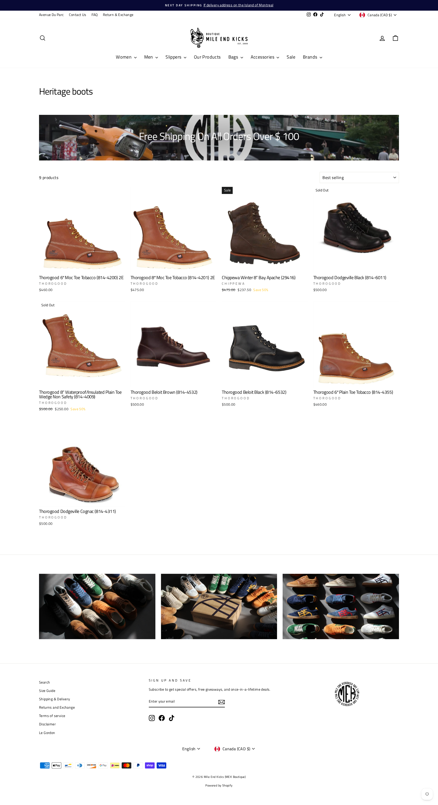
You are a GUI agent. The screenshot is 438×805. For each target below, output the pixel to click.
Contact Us (77, 14)
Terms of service (52, 715)
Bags (233, 56)
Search (44, 682)
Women (124, 56)
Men (149, 56)
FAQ (95, 14)
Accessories (263, 56)
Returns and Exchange (57, 707)
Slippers (174, 56)
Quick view (82, 266)
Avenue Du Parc (51, 14)
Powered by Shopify (218, 785)
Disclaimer (47, 724)
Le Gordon (47, 732)
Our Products (207, 56)
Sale (291, 56)
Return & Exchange (118, 14)
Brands (310, 56)
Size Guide (47, 690)
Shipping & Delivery (54, 699)
